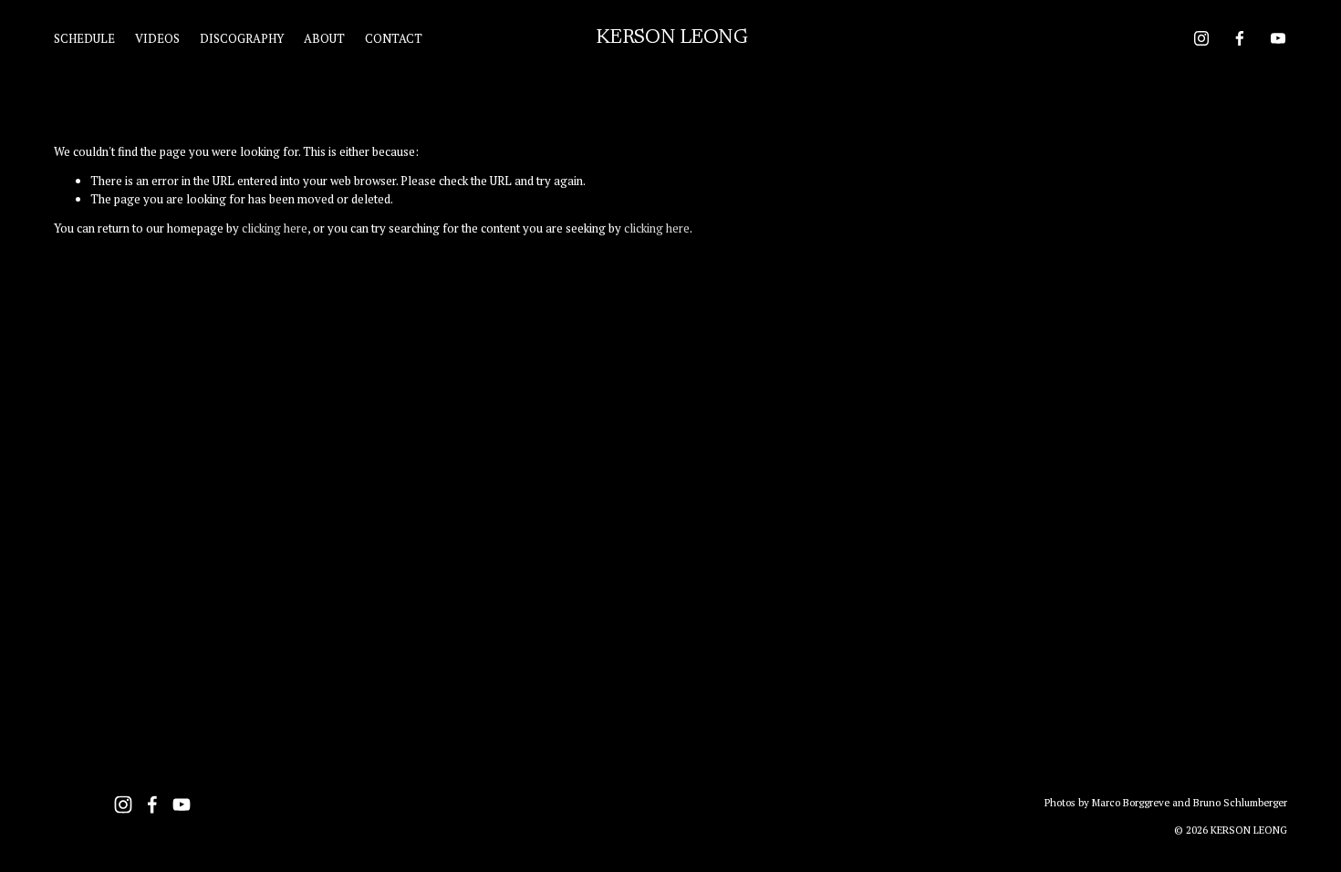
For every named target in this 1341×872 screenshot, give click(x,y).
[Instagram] (1201, 38)
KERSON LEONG (672, 38)
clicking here (274, 228)
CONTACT (393, 38)
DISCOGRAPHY (242, 38)
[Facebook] (1240, 38)
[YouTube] (1278, 38)
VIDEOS (157, 38)
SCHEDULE (84, 38)
